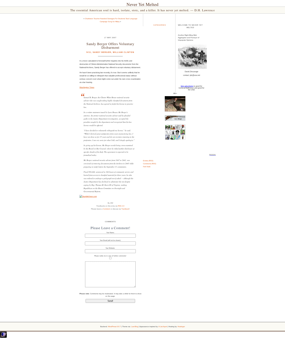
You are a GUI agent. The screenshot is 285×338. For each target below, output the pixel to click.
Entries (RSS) (148, 161)
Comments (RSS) (149, 164)
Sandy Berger (102, 52)
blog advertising (187, 86)
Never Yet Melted (142, 4)
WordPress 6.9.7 (114, 326)
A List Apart (162, 326)
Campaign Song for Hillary (110, 21)
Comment (106, 209)
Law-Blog (134, 326)
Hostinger (181, 326)
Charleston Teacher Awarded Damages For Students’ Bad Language (111, 18)
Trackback (125, 209)
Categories (159, 25)
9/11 (88, 52)
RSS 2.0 (121, 206)
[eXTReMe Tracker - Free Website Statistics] (3, 337)
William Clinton (123, 52)
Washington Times (86, 87)
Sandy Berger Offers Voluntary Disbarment (110, 45)
